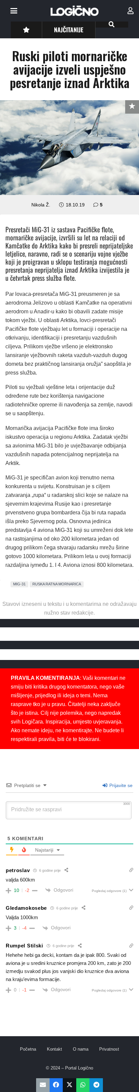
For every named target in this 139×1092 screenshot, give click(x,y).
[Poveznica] (131, 10)
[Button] (26, 30)
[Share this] (56, 1085)
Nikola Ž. (40, 204)
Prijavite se (120, 785)
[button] (14, 10)
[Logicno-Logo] (74, 11)
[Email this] (43, 1085)
